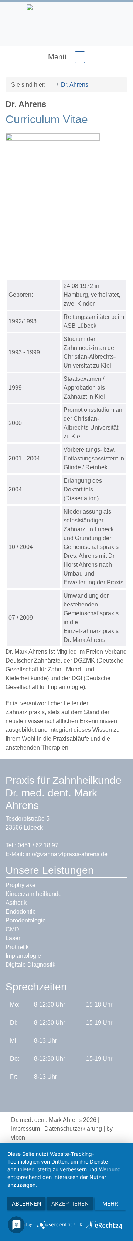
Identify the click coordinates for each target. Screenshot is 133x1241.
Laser (13, 938)
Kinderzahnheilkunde (34, 894)
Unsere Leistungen (50, 870)
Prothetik (17, 947)
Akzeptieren (70, 1203)
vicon (18, 1137)
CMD (12, 929)
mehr (110, 1203)
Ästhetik (16, 903)
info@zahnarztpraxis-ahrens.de (66, 854)
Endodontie (21, 911)
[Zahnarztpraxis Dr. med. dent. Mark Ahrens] (49, 84)
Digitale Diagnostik (30, 965)
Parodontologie (26, 920)
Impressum (25, 1129)
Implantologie (23, 956)
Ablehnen (26, 1203)
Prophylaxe (20, 885)
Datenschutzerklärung (73, 1129)
